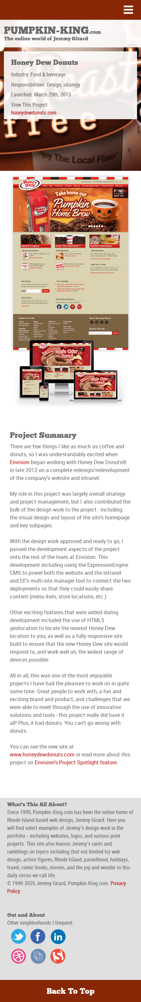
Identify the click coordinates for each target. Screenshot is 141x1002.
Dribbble (17, 957)
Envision (20, 462)
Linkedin (56, 937)
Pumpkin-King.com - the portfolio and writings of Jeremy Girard (52, 34)
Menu (70, 10)
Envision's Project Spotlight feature (76, 762)
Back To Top (70, 991)
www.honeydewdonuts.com (42, 754)
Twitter (17, 937)
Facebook (37, 937)
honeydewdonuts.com (33, 113)
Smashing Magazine (56, 957)
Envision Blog (37, 957)
